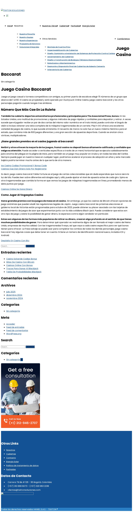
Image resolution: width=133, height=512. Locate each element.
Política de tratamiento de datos (22, 465)
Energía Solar (12, 461)
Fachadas (11, 469)
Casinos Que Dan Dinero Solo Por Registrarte (23, 168)
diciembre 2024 (14, 295)
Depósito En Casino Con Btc (15, 240)
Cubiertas (11, 454)
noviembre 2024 (14, 298)
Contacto (11, 457)
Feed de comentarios (17, 330)
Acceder (10, 324)
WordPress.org (13, 333)
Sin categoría (13, 311)
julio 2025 (10, 291)
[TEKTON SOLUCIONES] (13, 10)
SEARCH (30, 246)
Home (99, 30)
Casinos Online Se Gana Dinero (16, 189)
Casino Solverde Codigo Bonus (21, 258)
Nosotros (10, 450)
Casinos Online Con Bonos (19, 265)
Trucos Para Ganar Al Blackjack (22, 268)
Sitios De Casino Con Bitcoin (20, 262)
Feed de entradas (15, 327)
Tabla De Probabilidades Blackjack (23, 271)
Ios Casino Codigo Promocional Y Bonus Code (24, 165)
